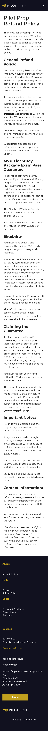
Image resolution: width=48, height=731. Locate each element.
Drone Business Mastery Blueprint (19, 642)
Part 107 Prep (9, 639)
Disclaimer (7, 615)
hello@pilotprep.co (12, 659)
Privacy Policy (9, 612)
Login (15, 697)
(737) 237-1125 (9, 665)
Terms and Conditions (13, 609)
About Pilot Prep (10, 574)
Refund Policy (9, 593)
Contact (6, 590)
